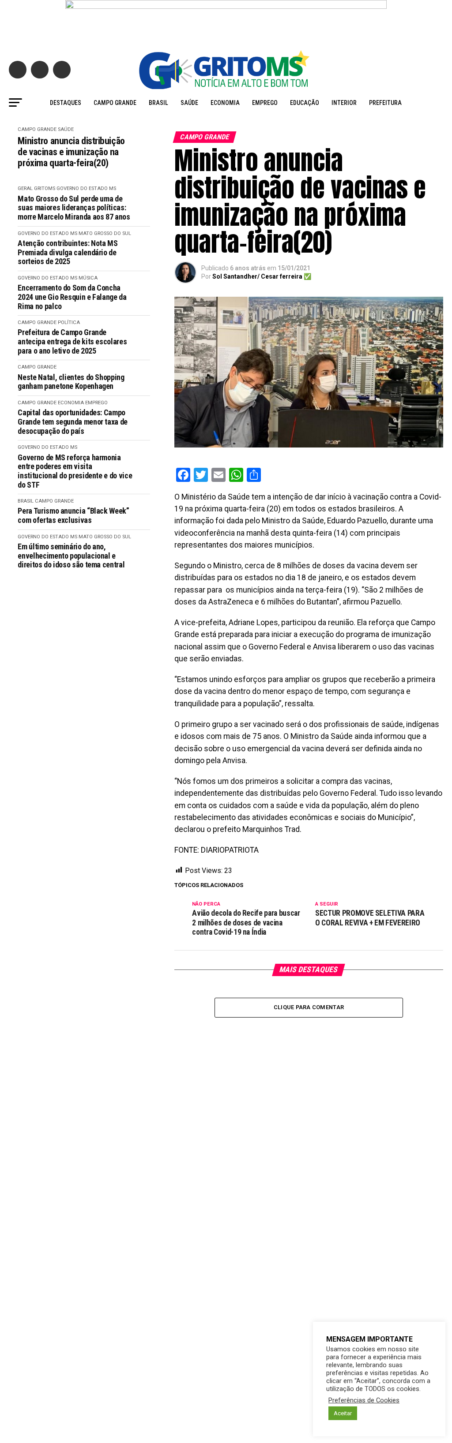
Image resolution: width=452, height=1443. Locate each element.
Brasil (158, 102)
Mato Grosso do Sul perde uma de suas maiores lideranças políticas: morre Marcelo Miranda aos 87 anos (74, 207)
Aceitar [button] (343, 1413)
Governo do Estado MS (86, 188)
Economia (225, 102)
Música (88, 278)
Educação (304, 102)
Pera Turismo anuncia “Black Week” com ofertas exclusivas (73, 516)
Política (69, 322)
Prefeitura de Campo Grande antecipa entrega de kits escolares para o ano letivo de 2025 (72, 341)
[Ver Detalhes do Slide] (226, 20)
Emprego (265, 102)
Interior (344, 102)
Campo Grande (115, 102)
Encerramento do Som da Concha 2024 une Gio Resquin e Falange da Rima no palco (72, 296)
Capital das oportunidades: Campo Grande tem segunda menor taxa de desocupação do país (72, 421)
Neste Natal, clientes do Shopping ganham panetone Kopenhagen (71, 382)
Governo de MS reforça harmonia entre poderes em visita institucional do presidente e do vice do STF (75, 471)
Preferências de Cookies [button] (363, 1400)
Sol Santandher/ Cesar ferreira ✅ (261, 276)
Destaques (65, 102)
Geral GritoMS (36, 188)
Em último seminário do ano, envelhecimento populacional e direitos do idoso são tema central (71, 555)
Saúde (189, 102)
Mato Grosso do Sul (105, 233)
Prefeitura (385, 102)
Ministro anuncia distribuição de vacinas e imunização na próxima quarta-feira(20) (71, 152)
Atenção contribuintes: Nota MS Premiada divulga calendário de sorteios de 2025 (67, 252)
